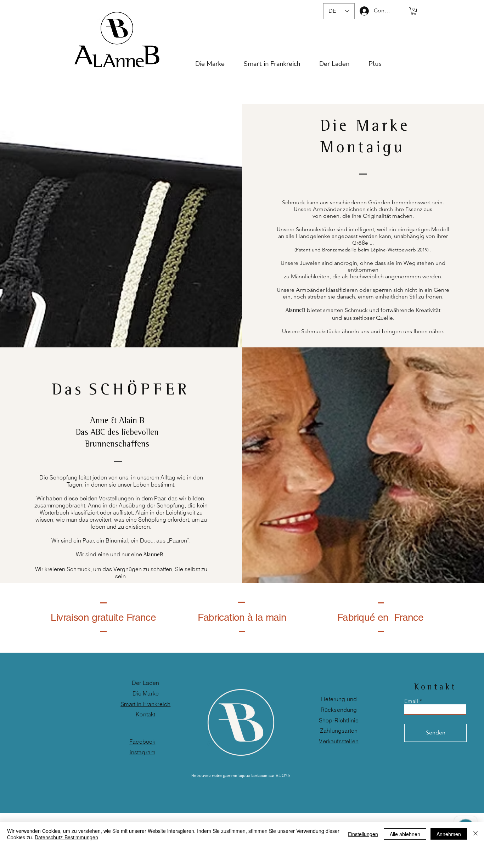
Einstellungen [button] (363, 834)
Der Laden (145, 682)
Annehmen (449, 834)
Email (411, 701)
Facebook (142, 741)
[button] (413, 11)
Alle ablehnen (405, 834)
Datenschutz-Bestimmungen (66, 837)
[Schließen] (475, 834)
